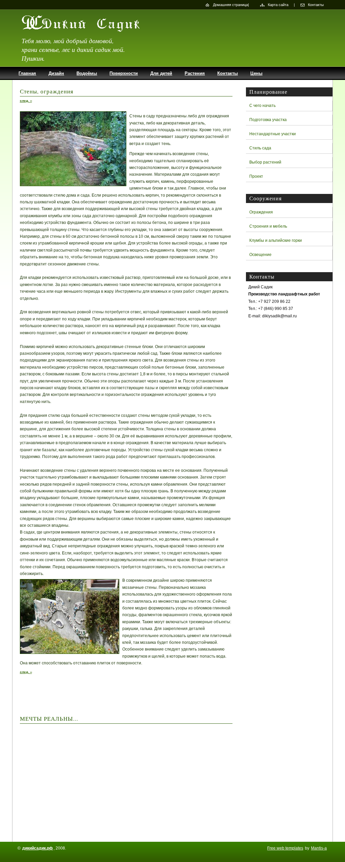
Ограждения (261, 212)
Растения (195, 73)
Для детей (161, 73)
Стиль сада (260, 148)
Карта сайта (278, 5)
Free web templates (285, 848)
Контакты (316, 5)
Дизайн (56, 73)
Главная (27, 73)
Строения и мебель (268, 226)
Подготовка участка (268, 119)
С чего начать (262, 105)
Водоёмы (86, 73)
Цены (256, 73)
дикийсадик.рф (37, 848)
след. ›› (26, 101)
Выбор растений (265, 162)
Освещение (260, 254)
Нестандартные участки (272, 134)
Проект (256, 176)
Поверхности (123, 73)
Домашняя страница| (231, 5)
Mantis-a (319, 848)
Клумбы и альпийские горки (275, 240)
